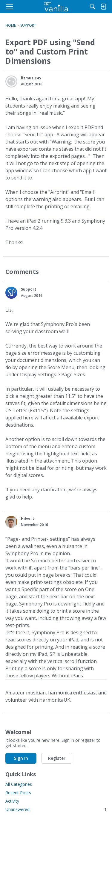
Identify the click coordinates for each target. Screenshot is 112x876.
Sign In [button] (21, 758)
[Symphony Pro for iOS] (56, 6)
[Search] (92, 6)
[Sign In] (103, 6)
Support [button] (28, 289)
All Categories (18, 784)
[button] (11, 81)
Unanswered (56, 809)
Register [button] (56, 758)
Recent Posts (18, 792)
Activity (12, 801)
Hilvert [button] (27, 518)
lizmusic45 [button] (31, 78)
